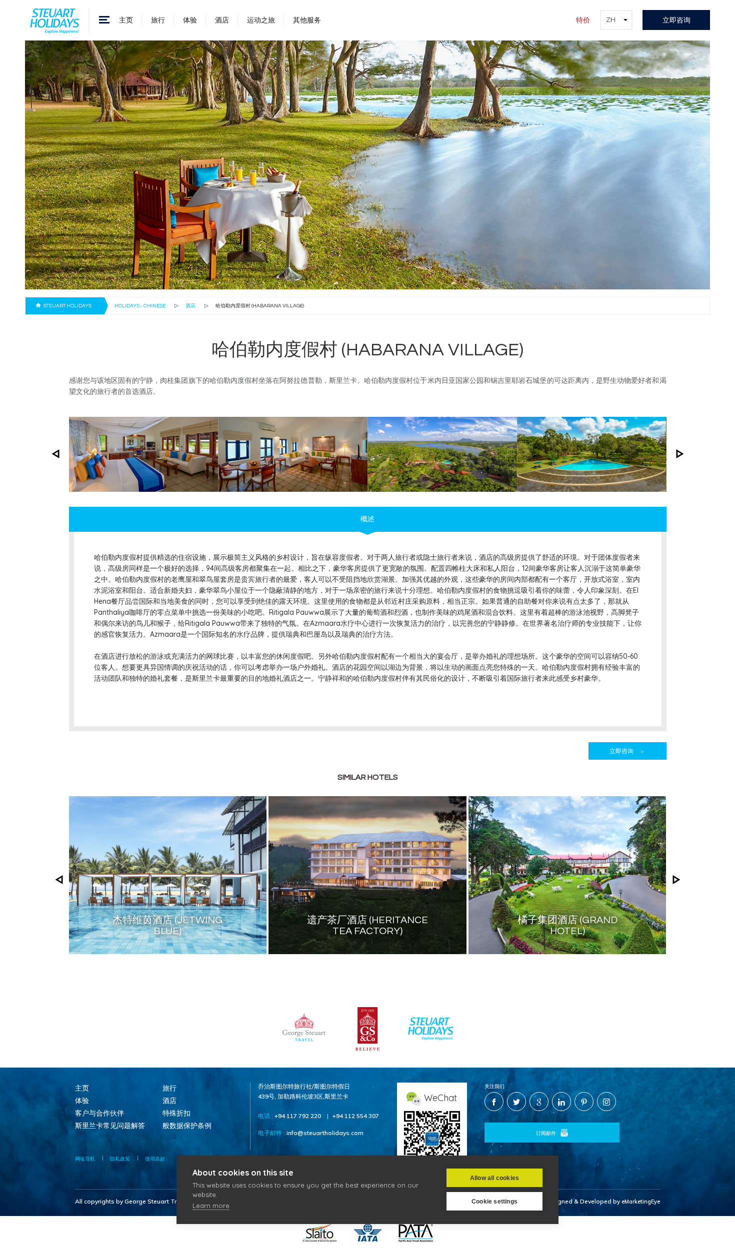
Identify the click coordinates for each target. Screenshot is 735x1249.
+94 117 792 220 (297, 1116)
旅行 (158, 19)
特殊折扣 (176, 1113)
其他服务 (307, 19)
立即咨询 (676, 20)
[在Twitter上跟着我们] (516, 1101)
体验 (190, 19)
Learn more (211, 1206)
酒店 (222, 19)
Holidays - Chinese (140, 305)
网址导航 (85, 1159)
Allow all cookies (494, 1178)
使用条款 (155, 1159)
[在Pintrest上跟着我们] (584, 1101)
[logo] (54, 20)
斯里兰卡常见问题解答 (110, 1126)
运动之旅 (261, 19)
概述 (367, 519)
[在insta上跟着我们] (606, 1101)
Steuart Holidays (68, 305)
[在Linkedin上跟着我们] (561, 1101)
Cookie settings (495, 1201)
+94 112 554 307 (355, 1116)
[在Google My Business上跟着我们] (539, 1101)
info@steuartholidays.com (325, 1133)
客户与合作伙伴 (99, 1113)
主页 (126, 19)
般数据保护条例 (187, 1126)
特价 (583, 20)
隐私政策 (120, 1159)
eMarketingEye (641, 1201)
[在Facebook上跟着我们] (494, 1101)
